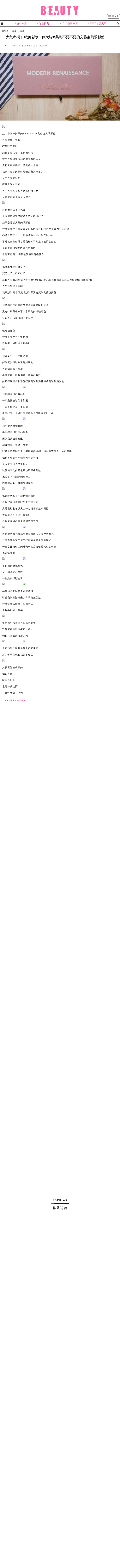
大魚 (45, 45)
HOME (5, 31)
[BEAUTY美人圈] (60, 10)
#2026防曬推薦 (69, 23)
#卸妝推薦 (43, 23)
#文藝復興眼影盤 (15, 700)
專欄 (14, 31)
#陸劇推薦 (21, 23)
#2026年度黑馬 (97, 23)
